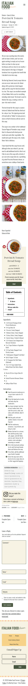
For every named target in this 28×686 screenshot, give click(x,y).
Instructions (11, 304)
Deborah (5, 25)
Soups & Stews (11, 15)
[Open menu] (24, 4)
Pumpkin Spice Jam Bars (22, 519)
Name (5, 572)
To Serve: (12, 301)
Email (5, 582)
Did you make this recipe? (13, 308)
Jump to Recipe (9, 32)
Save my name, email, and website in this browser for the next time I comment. (15, 599)
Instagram (15, 501)
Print (14, 284)
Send (20, 667)
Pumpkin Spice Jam (6, 519)
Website (5, 592)
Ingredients (11, 298)
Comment (6, 543)
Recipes (4, 15)
